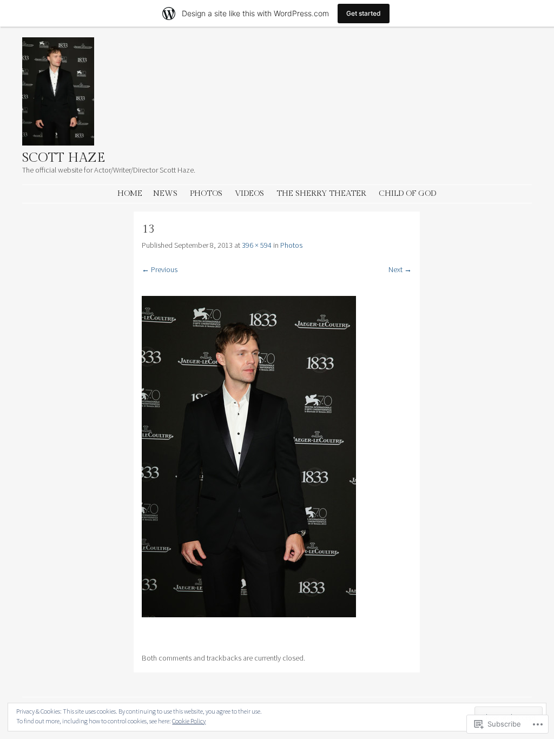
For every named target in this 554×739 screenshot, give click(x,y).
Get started (363, 13)
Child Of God (407, 193)
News (165, 193)
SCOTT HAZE (63, 158)
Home (129, 193)
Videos (249, 193)
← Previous (159, 269)
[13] (249, 614)
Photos (206, 193)
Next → (400, 269)
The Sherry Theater (321, 193)
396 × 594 (257, 245)
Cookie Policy (189, 721)
